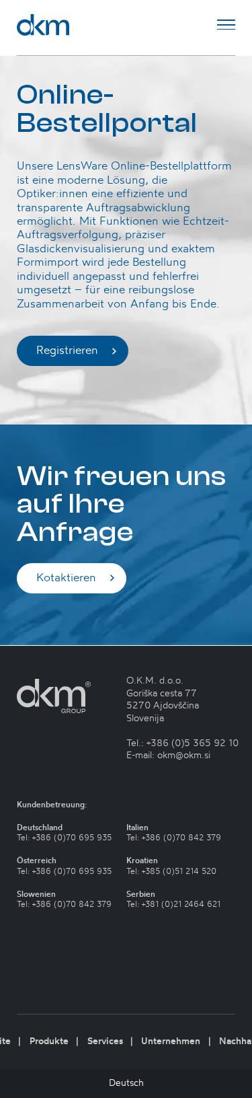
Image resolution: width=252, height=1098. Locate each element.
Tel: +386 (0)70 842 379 (64, 904)
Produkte (49, 1041)
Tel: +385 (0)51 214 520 (171, 871)
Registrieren (67, 350)
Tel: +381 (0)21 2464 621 (173, 904)
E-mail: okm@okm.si (168, 755)
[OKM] (43, 25)
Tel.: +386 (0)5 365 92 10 (182, 743)
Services (105, 1041)
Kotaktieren (66, 578)
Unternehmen (170, 1041)
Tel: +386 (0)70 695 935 (64, 838)
